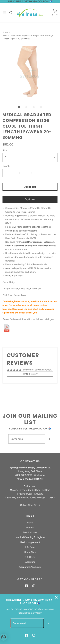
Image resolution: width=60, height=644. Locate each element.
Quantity (7, 166)
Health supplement (30, 542)
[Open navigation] (4, 12)
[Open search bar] (12, 12)
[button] (30, 73)
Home (5, 32)
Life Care (30, 547)
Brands (30, 527)
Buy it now (30, 199)
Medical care (30, 532)
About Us (30, 562)
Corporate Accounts (30, 567)
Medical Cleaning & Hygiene (30, 537)
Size (4, 150)
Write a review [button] (30, 373)
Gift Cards (30, 557)
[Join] (49, 439)
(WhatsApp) (39, 475)
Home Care (30, 552)
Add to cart (30, 186)
